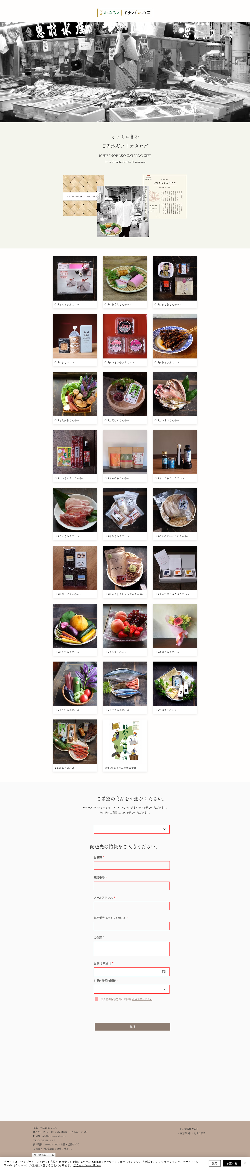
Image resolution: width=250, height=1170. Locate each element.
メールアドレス (103, 897)
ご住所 (98, 937)
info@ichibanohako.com (54, 1136)
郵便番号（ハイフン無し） (110, 917)
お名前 (98, 857)
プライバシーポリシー (87, 1165)
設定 (214, 1163)
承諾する (231, 1163)
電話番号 (99, 877)
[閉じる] (245, 1163)
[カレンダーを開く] (163, 971)
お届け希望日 (104, 963)
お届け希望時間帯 (105, 980)
